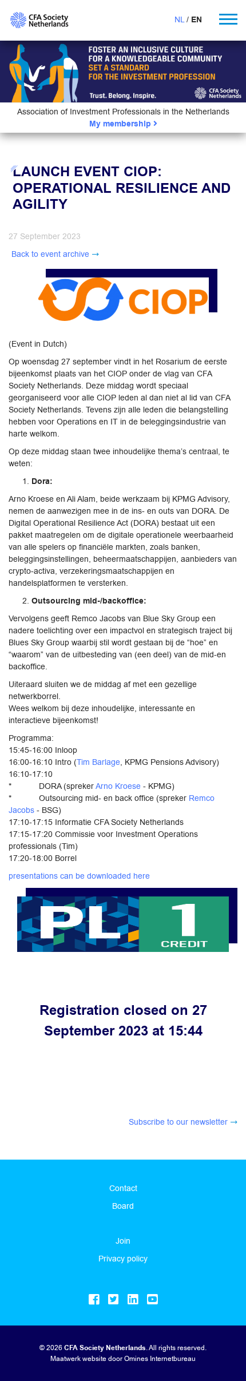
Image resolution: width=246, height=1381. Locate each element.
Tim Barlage (98, 762)
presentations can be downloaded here (79, 876)
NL (179, 19)
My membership (121, 124)
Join (123, 1241)
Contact (123, 1188)
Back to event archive (50, 254)
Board (123, 1206)
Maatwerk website (78, 1358)
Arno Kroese (118, 786)
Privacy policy (123, 1258)
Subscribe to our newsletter (178, 1122)
